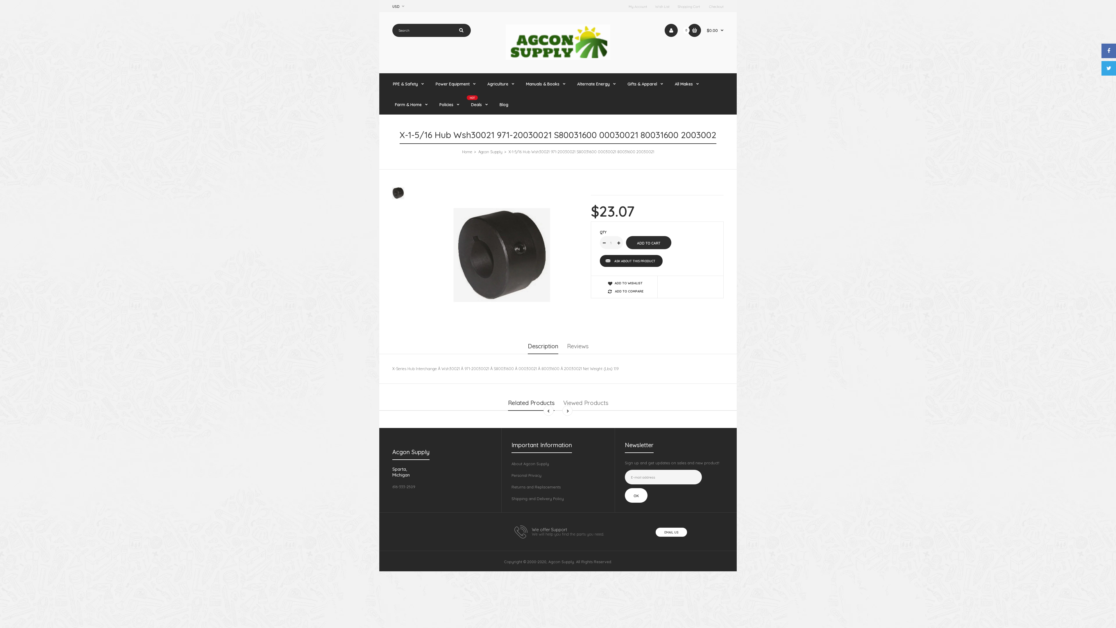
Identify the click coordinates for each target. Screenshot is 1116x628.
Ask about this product (634, 261)
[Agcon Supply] (558, 58)
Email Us (671, 532)
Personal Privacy (526, 475)
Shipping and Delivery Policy (538, 498)
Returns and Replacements (536, 487)
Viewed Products (585, 402)
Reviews (578, 346)
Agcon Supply (490, 151)
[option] (501, 255)
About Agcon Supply (530, 463)
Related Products (531, 402)
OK (636, 495)
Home (467, 151)
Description (543, 346)
